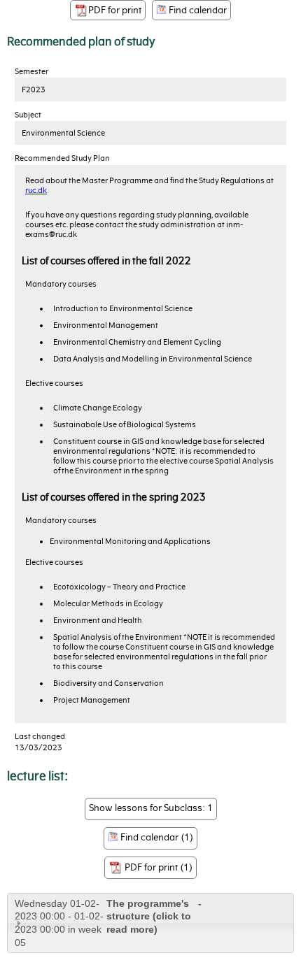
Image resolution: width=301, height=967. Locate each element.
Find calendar (197, 10)
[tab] (150, 923)
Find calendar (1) (155, 837)
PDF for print (114, 10)
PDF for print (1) (157, 867)
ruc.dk (36, 190)
